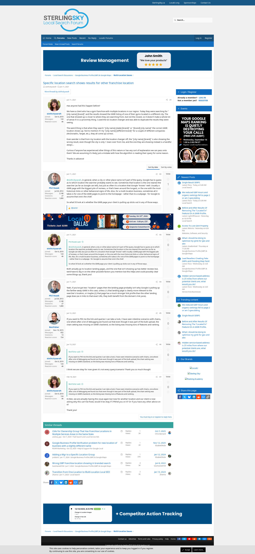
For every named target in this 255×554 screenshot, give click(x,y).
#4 (160, 282)
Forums (61, 38)
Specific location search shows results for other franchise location (88, 83)
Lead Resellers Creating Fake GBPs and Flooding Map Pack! (196, 259)
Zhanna (55, 474)
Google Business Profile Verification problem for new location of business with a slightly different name (84, 444)
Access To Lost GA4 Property (195, 225)
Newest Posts (188, 177)
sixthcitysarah (50, 86)
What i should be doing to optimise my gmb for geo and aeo (195, 241)
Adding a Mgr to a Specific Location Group (73, 454)
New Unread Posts (62, 44)
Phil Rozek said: (75, 242)
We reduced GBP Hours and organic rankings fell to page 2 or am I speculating (196, 195)
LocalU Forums (106, 38)
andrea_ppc (57, 437)
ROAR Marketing (58, 448)
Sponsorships (190, 2)
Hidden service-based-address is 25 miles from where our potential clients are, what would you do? (196, 279)
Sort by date (153, 167)
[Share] (167, 99)
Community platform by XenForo (127, 545)
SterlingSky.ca (158, 2)
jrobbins (55, 457)
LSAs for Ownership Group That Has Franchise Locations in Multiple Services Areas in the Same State (82, 433)
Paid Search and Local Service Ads (86, 437)
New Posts (72, 38)
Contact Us (206, 2)
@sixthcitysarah (74, 180)
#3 (160, 234)
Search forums (77, 44)
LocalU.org (174, 2)
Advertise (132, 539)
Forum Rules (48, 44)
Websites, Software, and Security (195, 233)
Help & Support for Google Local (90, 448)
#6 (160, 344)
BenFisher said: (74, 352)
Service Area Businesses (191, 292)
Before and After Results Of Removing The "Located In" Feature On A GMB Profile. (194, 210)
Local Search (75, 474)
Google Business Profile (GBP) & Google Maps (89, 457)
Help (167, 539)
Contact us (122, 539)
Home (48, 38)
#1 (171, 100)
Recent (82, 38)
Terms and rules (144, 539)
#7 (160, 377)
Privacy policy (157, 539)
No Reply (92, 38)
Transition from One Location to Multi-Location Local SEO (81, 472)
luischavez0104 (58, 466)
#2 (160, 174)
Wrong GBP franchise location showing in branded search (81, 463)
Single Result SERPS (191, 182)
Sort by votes (166, 167)
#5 (160, 313)
